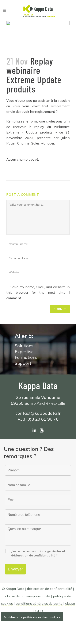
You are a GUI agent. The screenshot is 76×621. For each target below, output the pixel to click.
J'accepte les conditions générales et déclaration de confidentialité (38, 553)
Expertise (24, 351)
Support (23, 363)
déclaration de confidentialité (49, 589)
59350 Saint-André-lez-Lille (38, 403)
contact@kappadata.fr (38, 413)
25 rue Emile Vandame (38, 397)
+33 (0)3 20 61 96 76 (38, 419)
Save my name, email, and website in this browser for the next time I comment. (38, 292)
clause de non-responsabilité (27, 596)
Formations (26, 357)
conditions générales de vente (39, 603)
